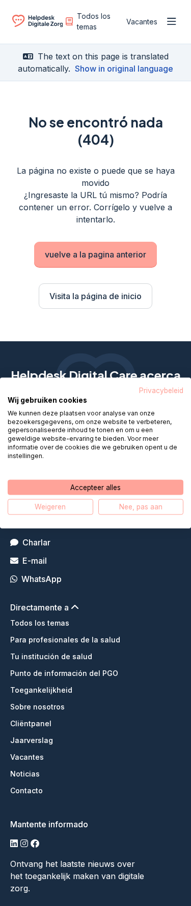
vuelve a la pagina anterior (95, 254)
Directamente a (40, 607)
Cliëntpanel (30, 723)
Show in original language (124, 68)
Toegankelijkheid (41, 690)
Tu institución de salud (51, 656)
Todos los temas (94, 21)
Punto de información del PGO (64, 673)
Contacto (26, 790)
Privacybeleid (161, 390)
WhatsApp (41, 579)
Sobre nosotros (37, 706)
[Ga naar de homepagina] (37, 24)
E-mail (34, 561)
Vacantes (141, 21)
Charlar (36, 542)
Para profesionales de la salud (65, 639)
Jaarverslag (31, 740)
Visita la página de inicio (95, 296)
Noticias (25, 773)
